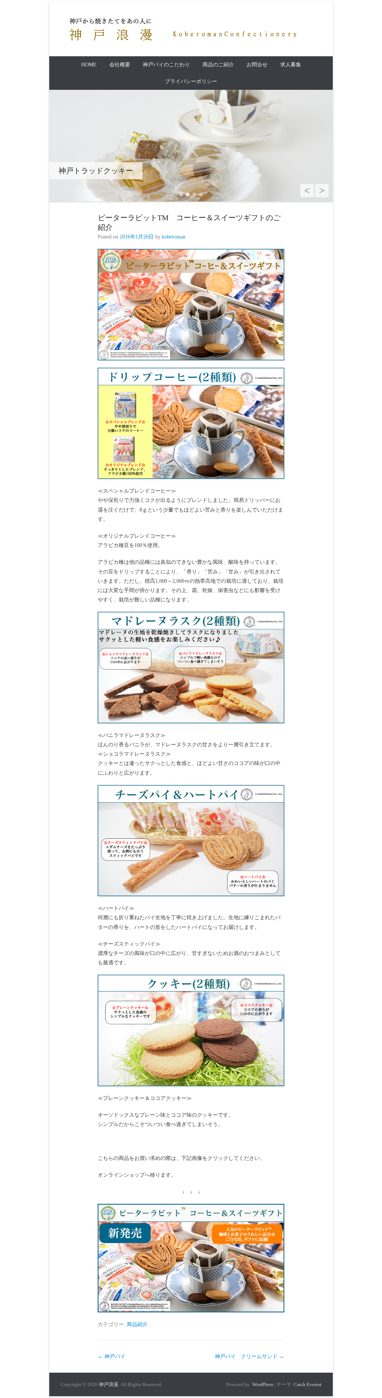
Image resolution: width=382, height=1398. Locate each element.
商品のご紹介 (218, 64)
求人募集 (290, 64)
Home (89, 64)
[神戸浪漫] (179, 29)
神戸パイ (111, 1356)
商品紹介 (137, 1324)
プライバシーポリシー (191, 81)
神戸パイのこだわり (166, 64)
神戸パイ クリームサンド (249, 1356)
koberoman (173, 237)
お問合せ (257, 64)
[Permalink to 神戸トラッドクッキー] (191, 146)
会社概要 (119, 64)
